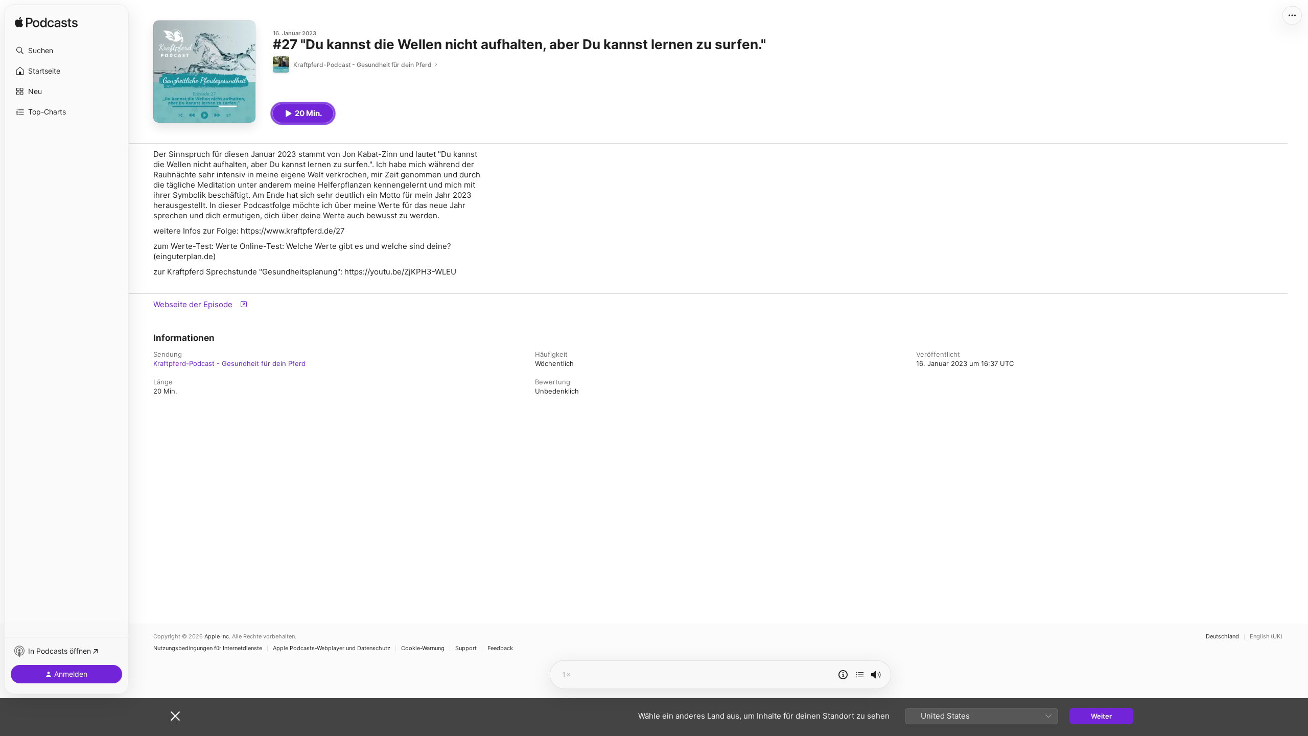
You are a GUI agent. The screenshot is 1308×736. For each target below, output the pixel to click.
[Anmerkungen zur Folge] (843, 675)
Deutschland (1222, 636)
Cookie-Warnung (423, 648)
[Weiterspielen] (860, 675)
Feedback (500, 648)
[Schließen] (175, 716)
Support (466, 648)
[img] (46, 23)
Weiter (1101, 716)
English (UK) (1266, 636)
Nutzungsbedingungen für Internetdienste (207, 648)
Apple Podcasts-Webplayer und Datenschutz (331, 648)
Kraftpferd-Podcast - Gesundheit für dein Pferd (229, 363)
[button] (66, 50)
